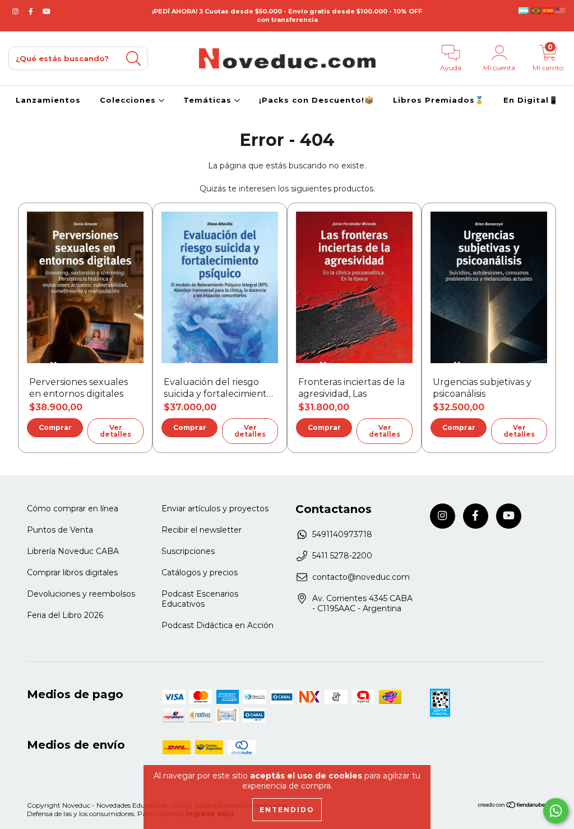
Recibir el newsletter (201, 530)
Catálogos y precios (199, 572)
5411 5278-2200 (342, 556)
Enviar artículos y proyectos (215, 508)
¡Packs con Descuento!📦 (316, 99)
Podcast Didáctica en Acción (217, 625)
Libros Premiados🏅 (438, 99)
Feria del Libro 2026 (65, 615)
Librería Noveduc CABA (73, 551)
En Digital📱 (530, 99)
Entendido (287, 809)
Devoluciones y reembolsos (81, 594)
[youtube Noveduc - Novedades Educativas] (46, 11)
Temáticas (208, 99)
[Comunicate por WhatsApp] (555, 810)
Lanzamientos (48, 99)
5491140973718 (342, 534)
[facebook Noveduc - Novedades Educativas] (32, 11)
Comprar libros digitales (72, 572)
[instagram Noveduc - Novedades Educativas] (16, 11)
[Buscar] (133, 58)
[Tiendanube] (512, 806)
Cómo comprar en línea (72, 508)
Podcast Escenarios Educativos (199, 599)
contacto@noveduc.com (361, 577)
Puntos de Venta (60, 530)
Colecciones (129, 99)
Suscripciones (188, 551)
